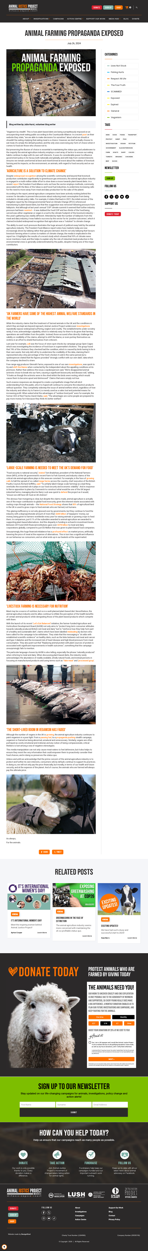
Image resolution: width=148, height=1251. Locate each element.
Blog (111, 1212)
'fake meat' (68, 660)
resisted (28, 210)
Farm (108, 152)
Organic (118, 157)
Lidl (28, 344)
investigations (83, 326)
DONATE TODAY (113, 214)
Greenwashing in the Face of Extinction (69, 919)
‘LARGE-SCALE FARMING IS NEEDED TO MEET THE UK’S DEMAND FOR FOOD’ (49, 467)
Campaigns (79, 1216)
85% (75, 504)
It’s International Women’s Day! (26, 920)
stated (42, 473)
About (77, 1208)
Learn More (42, 932)
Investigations (80, 1212)
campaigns (58, 19)
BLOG (126, 19)
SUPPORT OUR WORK (95, 19)
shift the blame (20, 367)
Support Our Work (116, 1208)
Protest (109, 139)
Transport (132, 135)
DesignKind (26, 1234)
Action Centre (80, 1219)
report (16, 184)
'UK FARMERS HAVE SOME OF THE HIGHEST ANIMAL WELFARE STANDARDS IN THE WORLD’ (50, 316)
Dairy (123, 152)
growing (50, 734)
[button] (128, 7)
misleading (72, 632)
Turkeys (109, 157)
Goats (115, 152)
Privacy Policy (114, 1219)
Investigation (111, 144)
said (45, 396)
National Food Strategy (51, 504)
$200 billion (61, 514)
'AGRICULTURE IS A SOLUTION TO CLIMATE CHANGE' (36, 171)
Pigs (124, 139)
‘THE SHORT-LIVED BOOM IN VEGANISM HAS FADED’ (36, 729)
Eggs (115, 135)
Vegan (123, 144)
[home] (22, 8)
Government (111, 148)
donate (97, 7)
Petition (132, 144)
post (84, 134)
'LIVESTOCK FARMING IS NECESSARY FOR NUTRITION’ (37, 606)
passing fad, (46, 737)
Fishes (122, 135)
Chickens (129, 157)
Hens (108, 135)
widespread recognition (25, 176)
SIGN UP (13, 1215)
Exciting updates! (109, 926)
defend (64, 492)
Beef (107, 161)
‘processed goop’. (86, 660)
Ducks (114, 161)
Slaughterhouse (126, 148)
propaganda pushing (65, 737)
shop (118, 7)
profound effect (60, 531)
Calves (131, 152)
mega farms (44, 481)
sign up (110, 178)
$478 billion (62, 525)
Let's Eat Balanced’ (42, 623)
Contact (112, 1216)
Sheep (117, 139)
